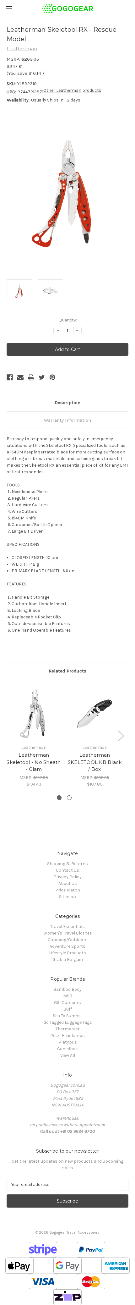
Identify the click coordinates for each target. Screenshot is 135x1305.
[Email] (20, 377)
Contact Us (67, 870)
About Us (67, 883)
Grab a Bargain (67, 959)
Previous (8, 735)
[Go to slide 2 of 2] (69, 797)
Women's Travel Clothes (67, 933)
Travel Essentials (67, 926)
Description (67, 402)
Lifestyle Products (67, 953)
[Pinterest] (52, 377)
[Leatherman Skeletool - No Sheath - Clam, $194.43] (34, 714)
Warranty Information (67, 420)
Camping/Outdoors (68, 939)
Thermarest (68, 1029)
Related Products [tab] (67, 671)
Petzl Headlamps (67, 1035)
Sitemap (67, 896)
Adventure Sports (67, 946)
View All (67, 1055)
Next (120, 735)
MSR (67, 996)
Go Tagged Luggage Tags (67, 1022)
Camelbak (67, 1048)
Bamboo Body (67, 989)
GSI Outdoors (67, 1002)
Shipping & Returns (67, 863)
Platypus (67, 1042)
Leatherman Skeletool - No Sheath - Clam (34, 762)
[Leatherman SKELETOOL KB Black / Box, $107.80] (94, 714)
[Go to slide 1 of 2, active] (59, 797)
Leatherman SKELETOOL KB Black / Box (95, 762)
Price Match (67, 890)
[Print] (31, 377)
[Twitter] (42, 377)
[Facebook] (10, 377)
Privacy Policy (67, 877)
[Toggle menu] (8, 8)
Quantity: (67, 319)
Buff (67, 1009)
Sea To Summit (67, 1015)
